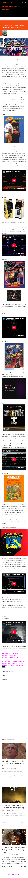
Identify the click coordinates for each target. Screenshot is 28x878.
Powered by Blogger (15, 874)
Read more (23, 780)
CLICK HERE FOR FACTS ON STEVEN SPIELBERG (13, 661)
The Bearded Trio (9, 2)
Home (3, 12)
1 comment (9, 822)
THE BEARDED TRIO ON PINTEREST (10, 657)
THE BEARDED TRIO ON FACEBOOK (10, 652)
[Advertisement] (14, 724)
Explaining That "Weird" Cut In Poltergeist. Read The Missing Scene (13, 850)
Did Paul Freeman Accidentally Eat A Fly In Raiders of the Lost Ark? (13, 763)
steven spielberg (6, 673)
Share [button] (3, 675)
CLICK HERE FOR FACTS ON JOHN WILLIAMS (12, 665)
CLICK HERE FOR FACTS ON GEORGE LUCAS (12, 663)
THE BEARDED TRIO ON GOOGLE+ (10, 655)
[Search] (22, 2)
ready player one (10, 671)
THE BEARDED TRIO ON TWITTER (10, 653)
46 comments (9, 866)
